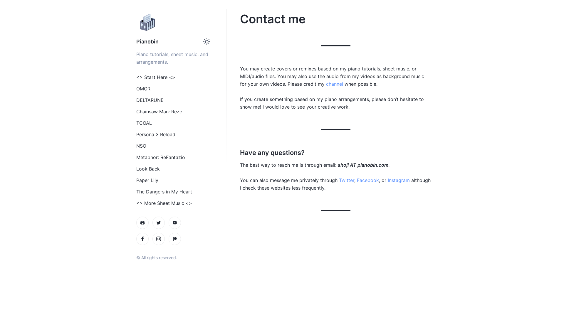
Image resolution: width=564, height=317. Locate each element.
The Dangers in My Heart (164, 192)
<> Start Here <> (155, 77)
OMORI (144, 89)
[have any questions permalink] (237, 152)
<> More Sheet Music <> (164, 203)
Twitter (346, 180)
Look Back (148, 169)
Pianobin (147, 41)
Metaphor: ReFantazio (160, 157)
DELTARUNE (150, 100)
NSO (141, 146)
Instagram (399, 180)
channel (334, 84)
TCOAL (144, 123)
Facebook (368, 180)
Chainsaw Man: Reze (159, 111)
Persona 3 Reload (155, 134)
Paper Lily (147, 180)
